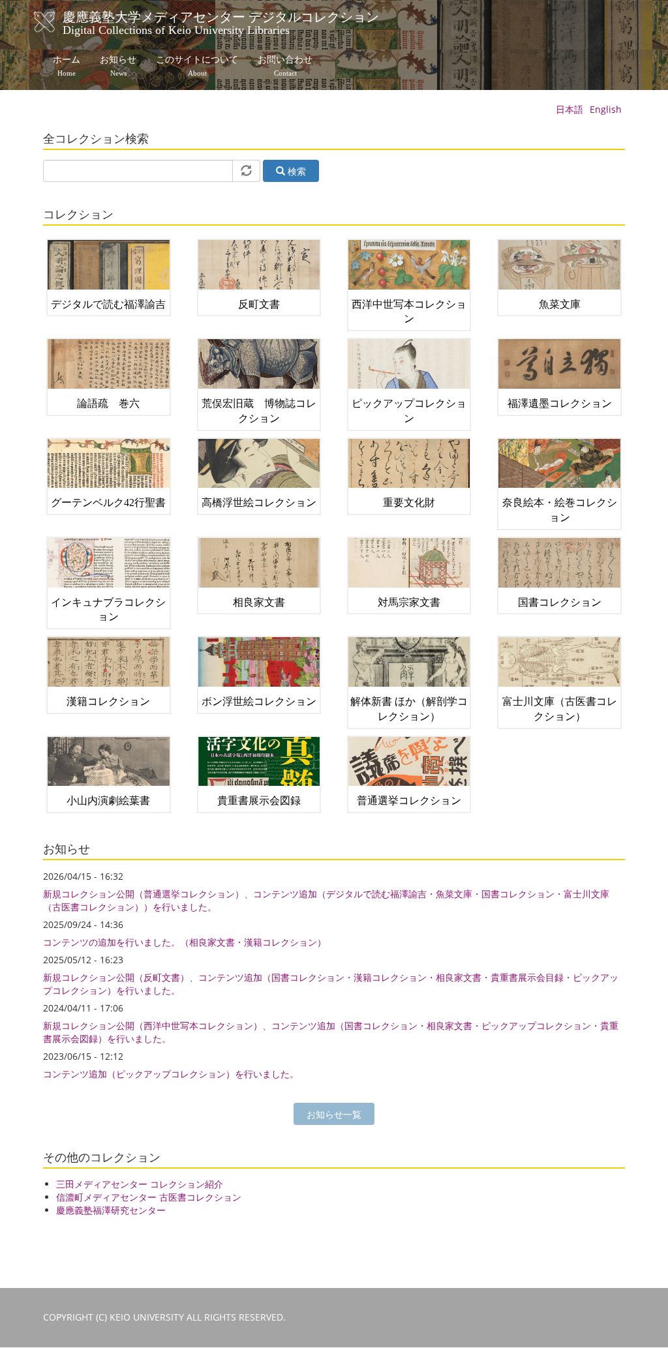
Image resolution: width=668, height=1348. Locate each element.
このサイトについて (197, 66)
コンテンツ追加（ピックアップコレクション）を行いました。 (171, 1074)
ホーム (66, 66)
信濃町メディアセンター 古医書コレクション (148, 1197)
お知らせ (118, 66)
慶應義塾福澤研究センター (111, 1210)
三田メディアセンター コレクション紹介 (139, 1184)
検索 (295, 171)
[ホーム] (57, 22)
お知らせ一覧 (334, 1114)
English (606, 109)
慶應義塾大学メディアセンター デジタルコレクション (221, 21)
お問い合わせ (285, 66)
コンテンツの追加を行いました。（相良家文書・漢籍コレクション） (184, 942)
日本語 (569, 109)
